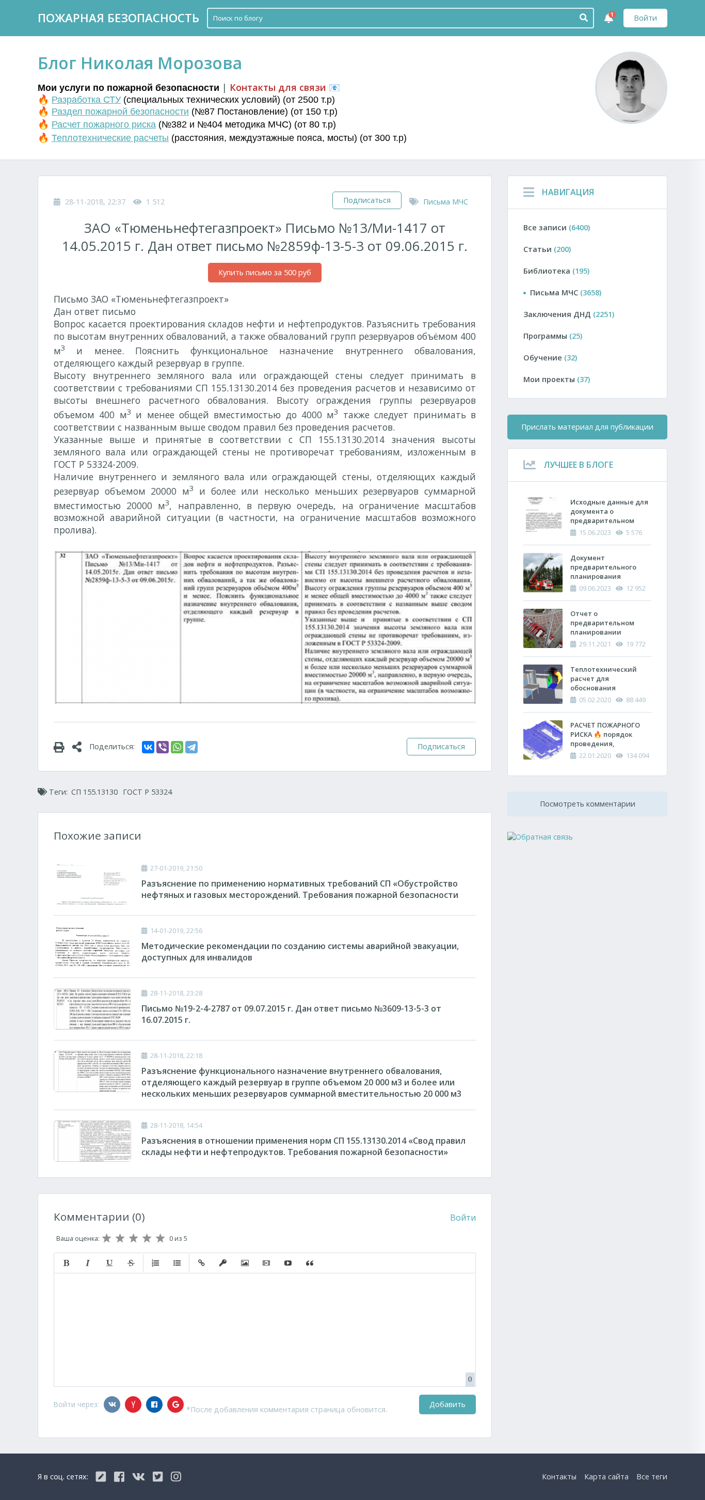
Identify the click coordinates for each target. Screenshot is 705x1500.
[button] (66, 1263)
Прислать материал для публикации (587, 427)
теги (651, 1476)
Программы (552, 336)
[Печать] (63, 746)
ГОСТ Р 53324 (147, 792)
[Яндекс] (133, 1404)
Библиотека (556, 271)
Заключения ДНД (568, 314)
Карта (606, 1476)
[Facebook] (154, 1404)
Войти (645, 18)
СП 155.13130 (94, 792)
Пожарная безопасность (118, 18)
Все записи (556, 227)
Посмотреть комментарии (587, 804)
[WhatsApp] (177, 747)
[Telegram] (191, 747)
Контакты (559, 1476)
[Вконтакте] (112, 1404)
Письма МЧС (445, 202)
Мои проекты (556, 379)
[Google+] (175, 1404)
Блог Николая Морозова (140, 63)
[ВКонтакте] (148, 747)
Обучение (550, 357)
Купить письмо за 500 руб (264, 272)
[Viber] (162, 747)
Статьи (547, 249)
